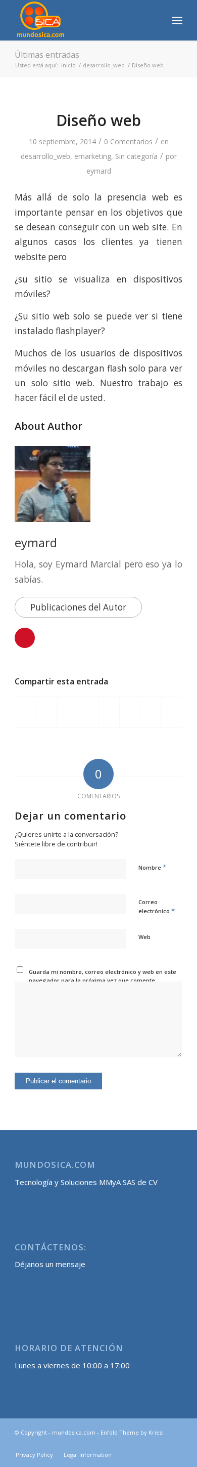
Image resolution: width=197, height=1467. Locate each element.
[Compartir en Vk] (130, 712)
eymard (98, 171)
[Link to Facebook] (159, 1444)
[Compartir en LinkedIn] (88, 712)
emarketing (92, 156)
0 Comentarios (128, 141)
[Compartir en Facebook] (25, 712)
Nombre (152, 867)
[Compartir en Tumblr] (109, 712)
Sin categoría (136, 156)
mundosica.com (73, 1432)
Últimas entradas (47, 54)
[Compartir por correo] (172, 712)
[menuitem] (155, 20)
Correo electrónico (156, 906)
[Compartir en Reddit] (150, 712)
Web (144, 937)
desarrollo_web (45, 156)
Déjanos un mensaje (50, 1264)
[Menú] (177, 20)
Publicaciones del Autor (78, 607)
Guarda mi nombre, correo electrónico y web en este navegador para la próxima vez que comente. (102, 976)
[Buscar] (155, 20)
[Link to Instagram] (174, 1444)
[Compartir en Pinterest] (68, 712)
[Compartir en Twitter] (46, 712)
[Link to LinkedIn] (144, 1444)
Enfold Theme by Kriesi (132, 1432)
